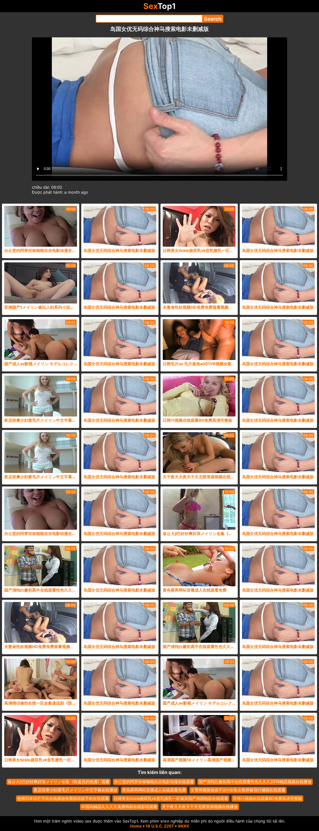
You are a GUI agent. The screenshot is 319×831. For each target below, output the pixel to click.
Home (136, 826)
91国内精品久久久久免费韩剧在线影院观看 (119, 806)
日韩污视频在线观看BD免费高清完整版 (267, 798)
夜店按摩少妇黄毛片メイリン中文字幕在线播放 (75, 789)
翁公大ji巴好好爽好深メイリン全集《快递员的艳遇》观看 (58, 781)
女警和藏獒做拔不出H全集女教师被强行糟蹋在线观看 (238, 789)
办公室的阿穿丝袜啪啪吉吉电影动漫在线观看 (154, 781)
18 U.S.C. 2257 (160, 826)
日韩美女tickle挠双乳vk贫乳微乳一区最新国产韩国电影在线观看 (171, 798)
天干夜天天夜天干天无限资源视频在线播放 (200, 806)
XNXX (183, 826)
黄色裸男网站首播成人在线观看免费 (154, 789)
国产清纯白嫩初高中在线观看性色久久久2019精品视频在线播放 (255, 781)
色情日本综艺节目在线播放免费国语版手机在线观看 (63, 798)
